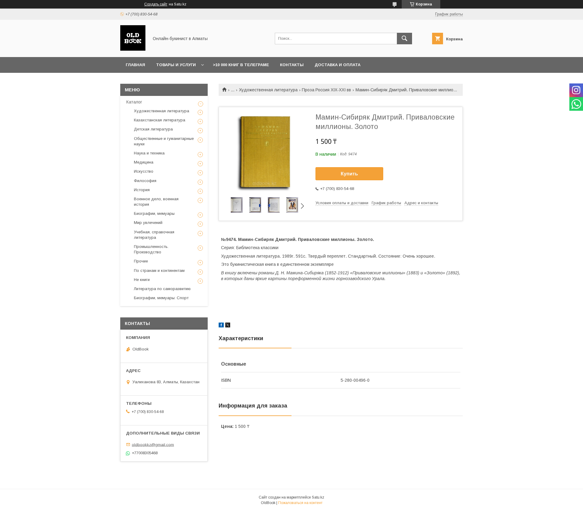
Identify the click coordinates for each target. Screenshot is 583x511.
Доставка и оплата (337, 65)
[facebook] (221, 325)
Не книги (142, 279)
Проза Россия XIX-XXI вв (326, 89)
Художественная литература (268, 89)
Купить (349, 173)
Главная (135, 65)
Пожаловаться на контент (300, 503)
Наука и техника (149, 153)
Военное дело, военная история (156, 202)
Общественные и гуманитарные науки (164, 141)
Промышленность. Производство (151, 249)
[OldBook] (132, 49)
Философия (145, 180)
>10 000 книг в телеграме (241, 65)
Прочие (141, 261)
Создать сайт (155, 4)
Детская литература (153, 129)
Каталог (134, 102)
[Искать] (404, 38)
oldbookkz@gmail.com (153, 444)
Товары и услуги (176, 65)
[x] (227, 325)
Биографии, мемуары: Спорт (161, 298)
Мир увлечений (148, 222)
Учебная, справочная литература (154, 235)
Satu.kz (318, 497)
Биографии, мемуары (154, 213)
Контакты (292, 65)
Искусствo (143, 171)
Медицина (143, 162)
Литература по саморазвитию (162, 288)
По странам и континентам (159, 270)
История (142, 190)
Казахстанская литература (159, 120)
